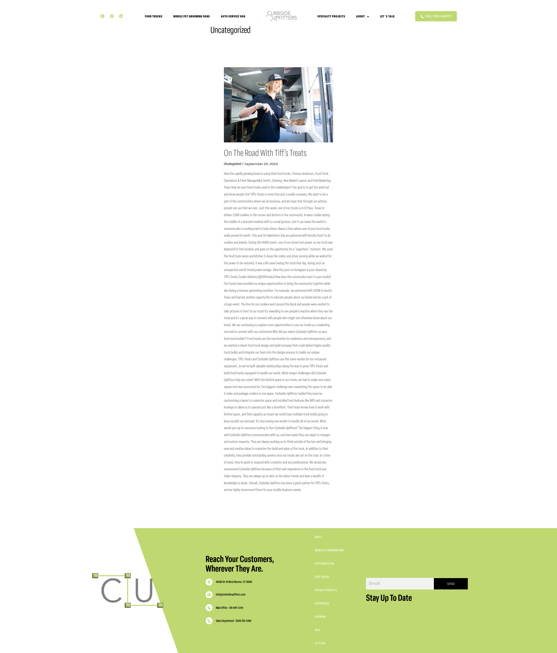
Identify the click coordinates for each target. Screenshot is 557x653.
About (360, 16)
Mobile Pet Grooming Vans (191, 16)
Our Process (322, 603)
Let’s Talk (320, 643)
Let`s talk (387, 16)
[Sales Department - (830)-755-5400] (209, 621)
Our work (320, 617)
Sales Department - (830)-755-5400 (233, 621)
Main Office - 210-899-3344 (229, 608)
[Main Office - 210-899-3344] (209, 608)
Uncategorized (232, 164)
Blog (317, 630)
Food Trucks (154, 16)
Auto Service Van (233, 16)
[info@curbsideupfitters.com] (209, 595)
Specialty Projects (331, 16)
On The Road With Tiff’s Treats (265, 153)
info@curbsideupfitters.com (230, 594)
